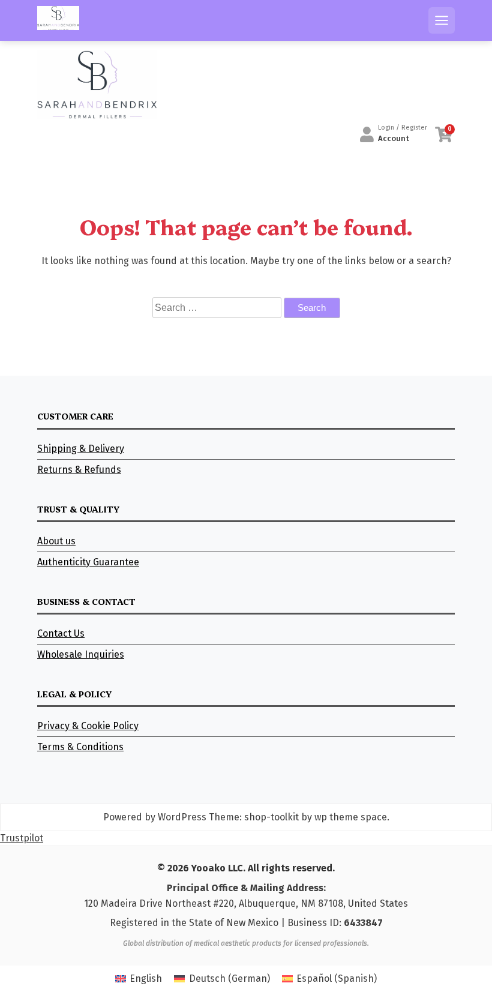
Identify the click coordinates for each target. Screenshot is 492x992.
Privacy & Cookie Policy (88, 726)
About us (56, 541)
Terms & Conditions (80, 747)
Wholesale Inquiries (80, 654)
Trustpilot (21, 838)
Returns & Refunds (79, 469)
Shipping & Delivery (80, 448)
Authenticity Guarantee (88, 562)
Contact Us (61, 633)
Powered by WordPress (154, 817)
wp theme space (350, 817)
